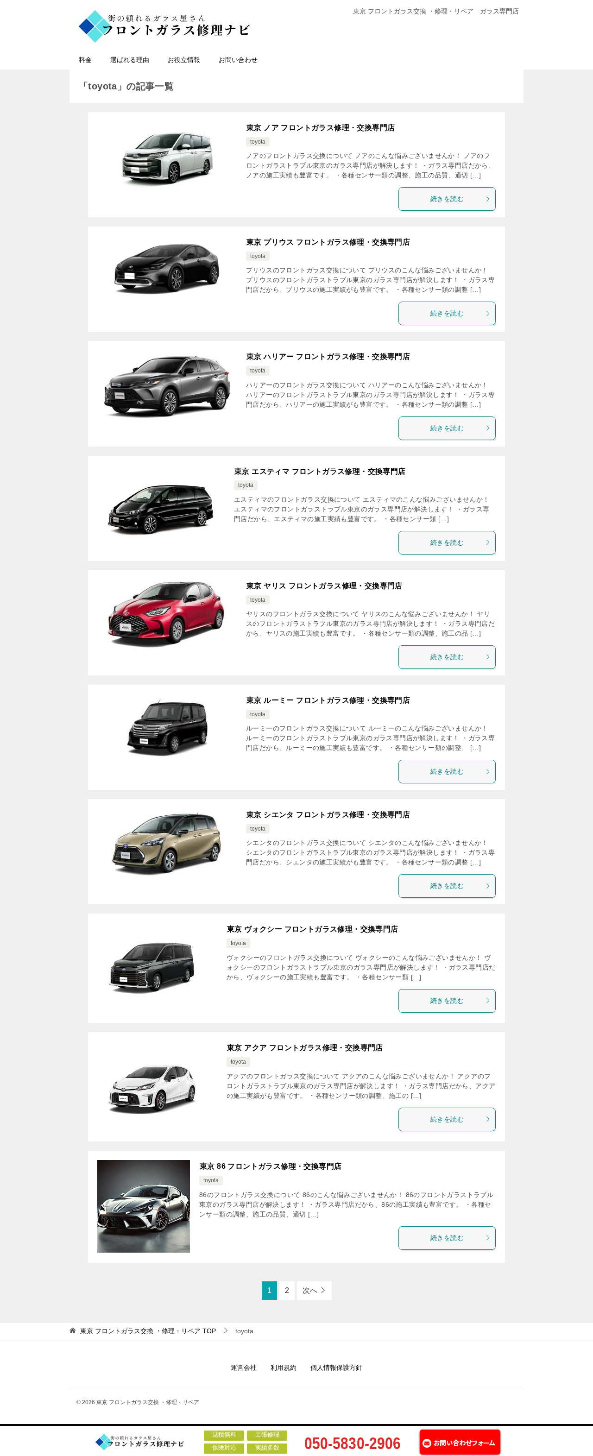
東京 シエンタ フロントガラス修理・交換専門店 (328, 815)
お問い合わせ (238, 59)
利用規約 (283, 1367)
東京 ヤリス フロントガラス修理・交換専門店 (324, 586)
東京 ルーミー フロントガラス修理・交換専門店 (328, 700)
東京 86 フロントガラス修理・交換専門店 (270, 1166)
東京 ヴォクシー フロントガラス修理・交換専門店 (312, 929)
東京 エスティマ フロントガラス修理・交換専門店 (320, 471)
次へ (310, 1290)
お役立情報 (184, 59)
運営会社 (244, 1367)
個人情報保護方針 (336, 1367)
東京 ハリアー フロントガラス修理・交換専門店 (328, 356)
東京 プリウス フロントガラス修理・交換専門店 (328, 242)
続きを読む (447, 198)
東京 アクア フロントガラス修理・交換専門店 (305, 1048)
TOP (148, 1331)
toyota (257, 142)
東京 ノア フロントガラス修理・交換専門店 (320, 128)
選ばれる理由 (129, 59)
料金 (85, 59)
